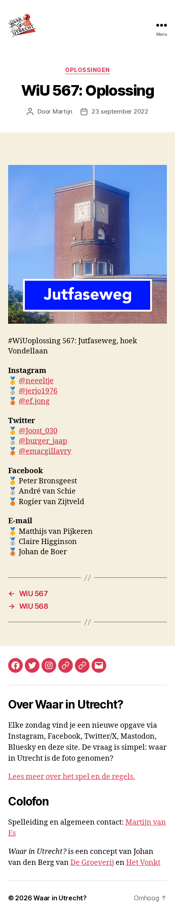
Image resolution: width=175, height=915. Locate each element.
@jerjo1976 (38, 391)
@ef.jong (34, 401)
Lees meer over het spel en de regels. (71, 776)
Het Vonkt (143, 862)
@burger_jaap (43, 441)
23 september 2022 (120, 111)
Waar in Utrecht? (60, 898)
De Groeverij (92, 862)
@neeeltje (36, 381)
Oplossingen (87, 69)
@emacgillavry (45, 451)
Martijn (62, 111)
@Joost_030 (38, 431)
